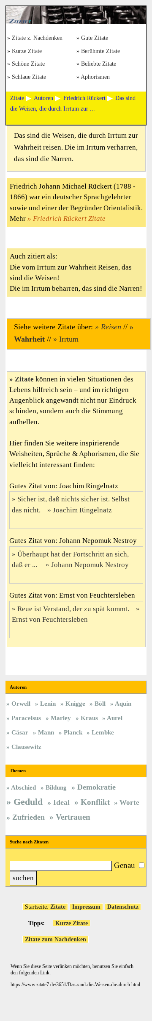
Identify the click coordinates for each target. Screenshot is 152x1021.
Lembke (103, 732)
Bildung (56, 787)
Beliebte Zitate (98, 64)
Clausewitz (26, 746)
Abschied (23, 787)
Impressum (86, 906)
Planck (73, 732)
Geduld (28, 801)
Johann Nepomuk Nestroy (90, 565)
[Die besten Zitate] (76, 22)
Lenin (48, 703)
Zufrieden (28, 817)
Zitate (24, 379)
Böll (100, 703)
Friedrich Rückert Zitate (69, 218)
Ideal (61, 802)
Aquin (123, 703)
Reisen (111, 327)
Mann (46, 732)
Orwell (20, 703)
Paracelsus (26, 717)
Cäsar (19, 732)
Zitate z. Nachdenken (37, 38)
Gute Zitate (94, 38)
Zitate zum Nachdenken (55, 939)
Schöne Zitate (28, 64)
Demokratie (96, 787)
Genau (124, 865)
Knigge (75, 703)
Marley (61, 717)
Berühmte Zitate (100, 51)
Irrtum (69, 339)
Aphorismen (95, 77)
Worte (129, 802)
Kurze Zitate (27, 51)
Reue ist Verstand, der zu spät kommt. (73, 609)
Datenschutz (122, 906)
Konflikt (95, 802)
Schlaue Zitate (29, 77)
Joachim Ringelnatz (82, 510)
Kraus (89, 717)
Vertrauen (73, 816)
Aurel (114, 717)
